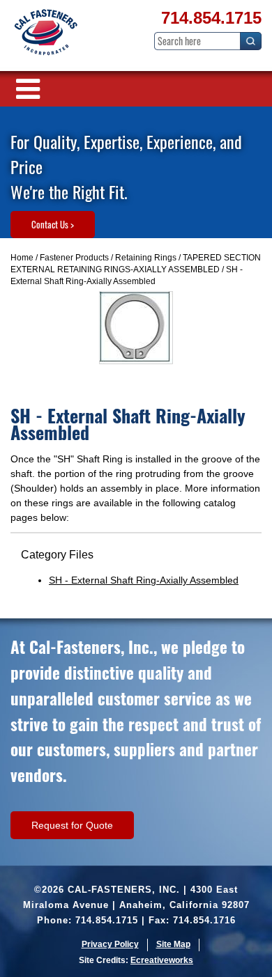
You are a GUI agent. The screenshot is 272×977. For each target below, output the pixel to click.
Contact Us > (52, 224)
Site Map (173, 944)
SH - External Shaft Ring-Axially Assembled (144, 580)
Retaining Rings (145, 258)
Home (21, 258)
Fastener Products (74, 258)
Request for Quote (72, 825)
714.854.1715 (211, 17)
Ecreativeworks (161, 960)
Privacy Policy (110, 944)
